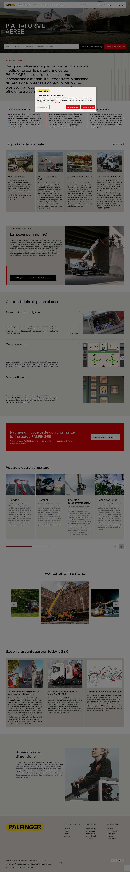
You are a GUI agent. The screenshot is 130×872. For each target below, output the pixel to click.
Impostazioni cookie (43, 107)
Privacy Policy (55, 102)
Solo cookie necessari (73, 107)
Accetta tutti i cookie (88, 107)
